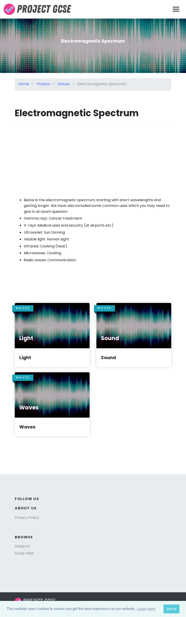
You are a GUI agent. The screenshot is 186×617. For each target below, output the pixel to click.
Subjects (22, 546)
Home (23, 84)
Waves (64, 84)
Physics (43, 84)
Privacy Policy (27, 517)
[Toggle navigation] (176, 9)
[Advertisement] (93, 158)
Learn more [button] (146, 609)
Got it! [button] (171, 609)
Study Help (24, 553)
